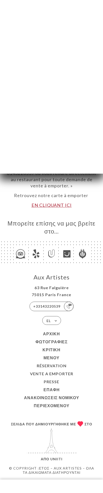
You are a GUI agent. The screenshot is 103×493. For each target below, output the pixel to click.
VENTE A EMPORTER (51, 373)
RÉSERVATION (51, 365)
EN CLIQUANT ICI (52, 205)
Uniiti (56, 459)
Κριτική (51, 349)
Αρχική (51, 333)
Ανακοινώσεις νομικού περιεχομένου (51, 401)
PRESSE (51, 381)
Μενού (52, 357)
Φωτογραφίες (52, 341)
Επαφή (52, 389)
